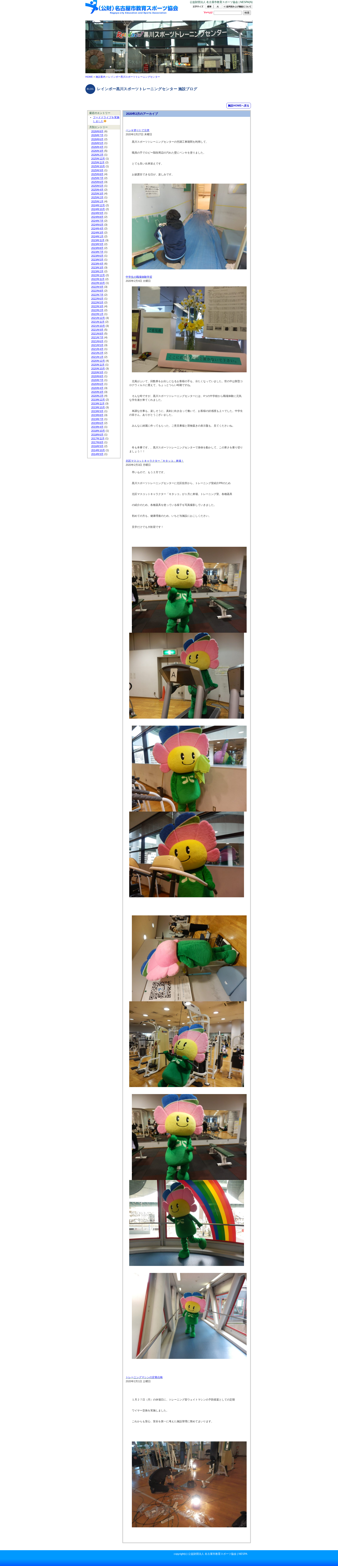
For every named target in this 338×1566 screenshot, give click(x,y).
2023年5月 (97, 259)
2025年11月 (98, 162)
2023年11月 (98, 240)
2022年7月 (97, 294)
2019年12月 (98, 399)
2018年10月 (98, 430)
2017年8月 (97, 442)
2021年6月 (97, 341)
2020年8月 (97, 376)
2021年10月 (98, 326)
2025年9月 (97, 170)
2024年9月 (97, 213)
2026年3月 (97, 151)
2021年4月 (97, 349)
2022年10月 (98, 283)
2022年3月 (97, 306)
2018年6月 (97, 434)
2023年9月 (97, 244)
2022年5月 (97, 302)
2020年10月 (98, 368)
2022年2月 (97, 310)
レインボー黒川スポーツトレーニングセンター (134, 76)
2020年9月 (97, 372)
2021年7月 (97, 337)
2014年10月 (98, 450)
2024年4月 (97, 228)
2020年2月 (97, 395)
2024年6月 (97, 224)
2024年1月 (97, 236)
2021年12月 (98, 318)
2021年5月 (97, 345)
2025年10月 (98, 166)
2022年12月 (98, 275)
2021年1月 (97, 357)
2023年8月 (97, 248)
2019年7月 (97, 419)
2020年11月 (98, 364)
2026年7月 (97, 135)
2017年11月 (98, 438)
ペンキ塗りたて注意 (137, 130)
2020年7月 (97, 380)
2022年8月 (97, 290)
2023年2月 (97, 271)
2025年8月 (97, 174)
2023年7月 (97, 252)
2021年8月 (97, 333)
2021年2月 (97, 353)
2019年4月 (97, 427)
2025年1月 (97, 201)
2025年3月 (97, 193)
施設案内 (100, 76)
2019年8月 (97, 415)
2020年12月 (98, 360)
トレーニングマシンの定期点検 (144, 1377)
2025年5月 (97, 185)
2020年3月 (97, 392)
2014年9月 (97, 454)
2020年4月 (97, 388)
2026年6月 (97, 139)
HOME (89, 76)
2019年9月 (97, 411)
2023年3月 (97, 267)
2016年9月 (97, 446)
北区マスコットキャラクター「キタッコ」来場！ (155, 460)
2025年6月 (97, 182)
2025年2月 (97, 197)
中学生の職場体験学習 (139, 276)
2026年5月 (97, 143)
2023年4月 (97, 263)
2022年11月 (98, 279)
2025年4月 (97, 189)
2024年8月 (97, 217)
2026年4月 (97, 147)
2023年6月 (97, 255)
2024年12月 (98, 205)
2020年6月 (97, 384)
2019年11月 (98, 403)
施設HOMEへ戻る (238, 105)
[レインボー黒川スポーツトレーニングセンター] (132, 10)
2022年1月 (97, 314)
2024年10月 (98, 209)
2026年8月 (97, 131)
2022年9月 (97, 287)
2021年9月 (97, 329)
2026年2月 (97, 154)
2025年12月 (98, 158)
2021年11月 (98, 321)
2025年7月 (97, 178)
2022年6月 (97, 298)
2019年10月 (98, 407)
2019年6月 (97, 423)
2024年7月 (97, 220)
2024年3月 (97, 232)
